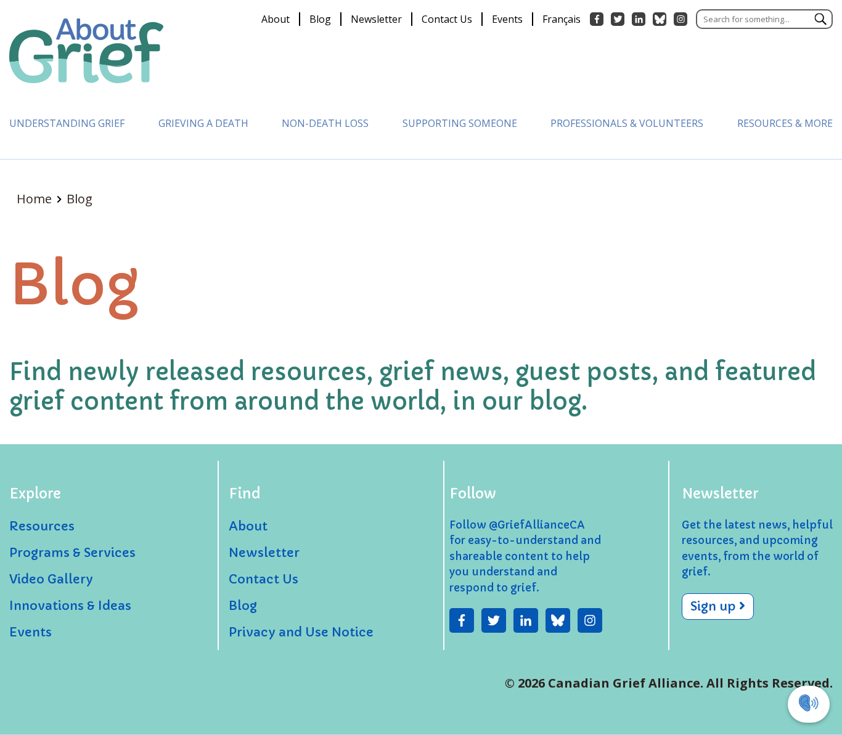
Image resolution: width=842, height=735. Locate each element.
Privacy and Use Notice (301, 632)
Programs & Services (72, 553)
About (275, 19)
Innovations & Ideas (70, 606)
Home (36, 198)
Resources (42, 526)
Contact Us (447, 19)
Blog (320, 19)
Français (561, 19)
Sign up (714, 606)
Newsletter (376, 19)
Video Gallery (51, 579)
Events (507, 19)
